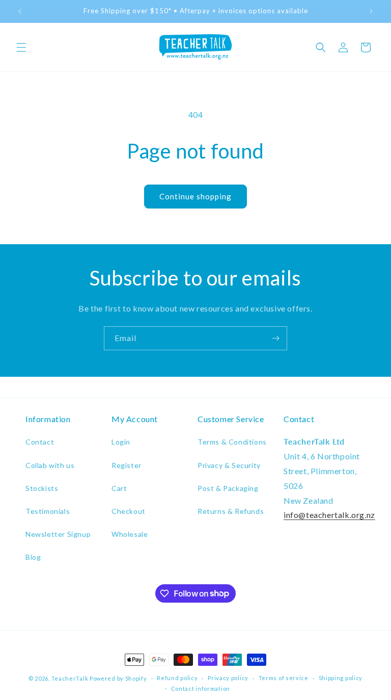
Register (126, 465)
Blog (33, 557)
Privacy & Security (229, 465)
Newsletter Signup (58, 534)
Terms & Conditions (232, 441)
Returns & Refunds (231, 511)
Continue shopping (195, 196)
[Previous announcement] (20, 11)
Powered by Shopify (118, 678)
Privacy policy (228, 678)
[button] (21, 47)
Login (120, 441)
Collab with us (49, 465)
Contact (39, 441)
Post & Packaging (228, 488)
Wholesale (129, 534)
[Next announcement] (371, 11)
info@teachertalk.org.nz (329, 515)
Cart (119, 488)
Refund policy (177, 678)
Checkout (128, 511)
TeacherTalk (70, 678)
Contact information (200, 688)
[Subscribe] (275, 338)
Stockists (41, 488)
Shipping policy (341, 678)
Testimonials (47, 511)
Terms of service (284, 678)
